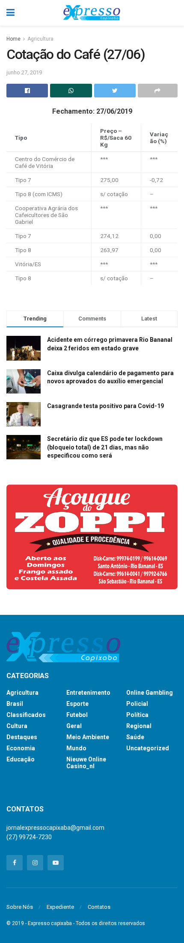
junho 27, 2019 (24, 72)
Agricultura (40, 39)
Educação (20, 759)
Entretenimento (88, 692)
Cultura (16, 726)
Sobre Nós (19, 907)
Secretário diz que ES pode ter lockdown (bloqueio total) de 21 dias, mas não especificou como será (105, 447)
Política (137, 714)
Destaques (21, 737)
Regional (138, 726)
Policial (137, 703)
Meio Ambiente (87, 737)
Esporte (77, 703)
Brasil (14, 703)
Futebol (77, 714)
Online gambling (149, 692)
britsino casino (25, 791)
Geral (74, 726)
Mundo (76, 748)
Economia (20, 748)
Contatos (99, 907)
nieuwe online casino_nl (86, 763)
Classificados (26, 714)
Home (13, 39)
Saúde (135, 737)
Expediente (60, 907)
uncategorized (147, 748)
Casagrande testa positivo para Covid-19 (105, 405)
